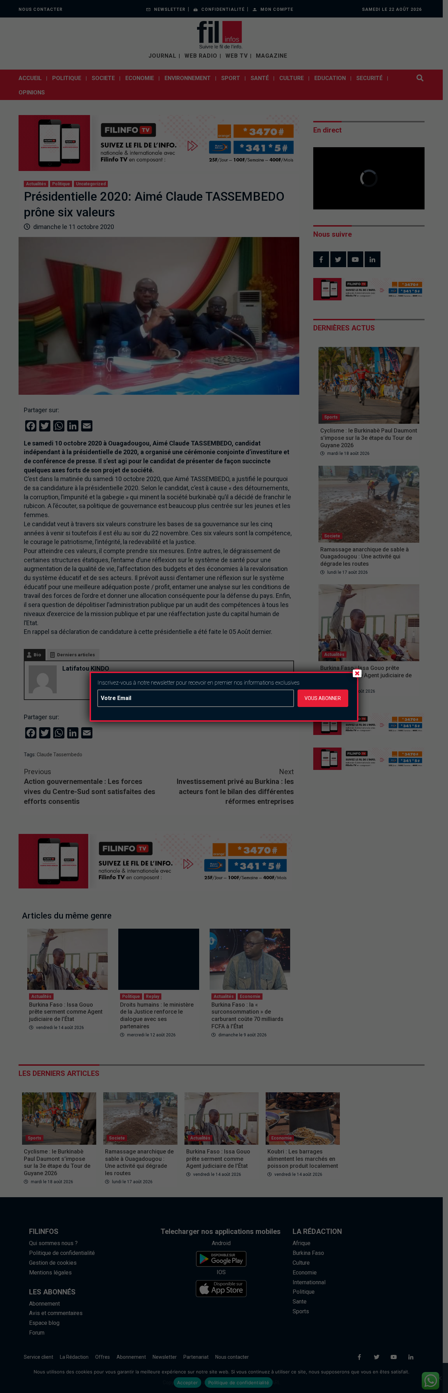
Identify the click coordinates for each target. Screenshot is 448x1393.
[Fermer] (357, 673)
